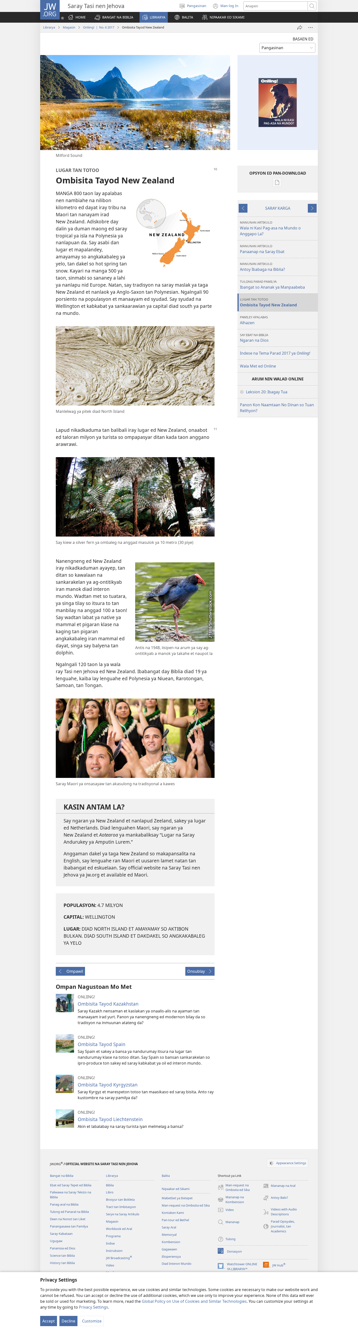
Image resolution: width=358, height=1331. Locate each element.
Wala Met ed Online (258, 366)
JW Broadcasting (119, 1258)
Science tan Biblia (62, 1255)
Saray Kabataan (61, 1233)
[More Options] (310, 27)
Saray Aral (169, 1227)
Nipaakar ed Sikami (175, 1189)
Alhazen (254, 320)
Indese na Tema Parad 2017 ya (275, 353)
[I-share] (299, 27)
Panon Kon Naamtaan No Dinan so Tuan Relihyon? (277, 407)
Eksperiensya (171, 1256)
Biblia (110, 1185)
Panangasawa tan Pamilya (69, 1226)
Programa (113, 1236)
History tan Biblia (62, 1263)
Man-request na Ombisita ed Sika (186, 1205)
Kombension (171, 1242)
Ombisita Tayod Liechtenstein (110, 1119)
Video (110, 1265)
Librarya (49, 27)
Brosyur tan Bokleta (120, 1199)
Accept (48, 1321)
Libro (109, 1192)
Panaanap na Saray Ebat (262, 249)
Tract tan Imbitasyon (121, 1207)
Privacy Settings (93, 1307)
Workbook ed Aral (119, 1229)
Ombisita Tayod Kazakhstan (108, 1004)
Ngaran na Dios (254, 338)
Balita (166, 1175)
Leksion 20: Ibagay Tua (266, 392)
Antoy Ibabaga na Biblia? (262, 267)
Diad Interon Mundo (176, 1263)
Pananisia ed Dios (62, 1248)
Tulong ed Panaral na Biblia (69, 1211)
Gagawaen (169, 1249)
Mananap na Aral (279, 1186)
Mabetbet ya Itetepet (177, 1198)
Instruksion (114, 1250)
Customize (92, 1321)
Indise (110, 1243)
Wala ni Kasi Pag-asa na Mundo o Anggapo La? (270, 228)
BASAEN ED (303, 39)
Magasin (69, 27)
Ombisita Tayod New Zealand (268, 302)
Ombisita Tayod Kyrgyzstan (108, 1084)
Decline (68, 1321)
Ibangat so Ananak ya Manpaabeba (272, 284)
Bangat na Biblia (61, 1175)
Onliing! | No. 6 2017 (98, 27)
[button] (114, 17)
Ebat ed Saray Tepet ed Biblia (70, 1185)
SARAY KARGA (277, 208)
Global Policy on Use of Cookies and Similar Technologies (194, 1301)
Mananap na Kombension (231, 1200)
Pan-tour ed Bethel (175, 1220)
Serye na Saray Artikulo (122, 1214)
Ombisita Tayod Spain (101, 1044)
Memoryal (169, 1234)
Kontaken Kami (173, 1212)
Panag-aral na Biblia (64, 1204)
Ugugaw (56, 1241)
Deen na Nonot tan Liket (67, 1219)
